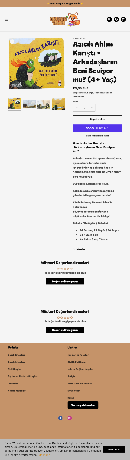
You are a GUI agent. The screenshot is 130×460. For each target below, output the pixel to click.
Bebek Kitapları (16, 354)
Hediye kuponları (17, 390)
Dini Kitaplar (15, 369)
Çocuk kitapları (16, 362)
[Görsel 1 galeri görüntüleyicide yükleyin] (14, 104)
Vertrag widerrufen (83, 405)
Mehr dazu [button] (45, 455)
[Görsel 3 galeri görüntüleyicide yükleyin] (43, 104)
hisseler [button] (81, 248)
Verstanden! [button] (114, 449)
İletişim (71, 376)
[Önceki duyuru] (6, 3)
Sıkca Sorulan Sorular (80, 383)
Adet (75, 101)
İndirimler (13, 383)
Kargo (90, 92)
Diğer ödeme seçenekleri (97, 135)
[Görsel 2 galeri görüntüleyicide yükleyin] (29, 104)
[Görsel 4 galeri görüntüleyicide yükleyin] (58, 104)
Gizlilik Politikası (76, 362)
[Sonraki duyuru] (123, 3)
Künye (71, 397)
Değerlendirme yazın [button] (65, 281)
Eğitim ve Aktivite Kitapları (23, 376)
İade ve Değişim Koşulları (81, 369)
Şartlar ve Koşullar (78, 354)
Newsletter (74, 390)
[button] (6, 19)
